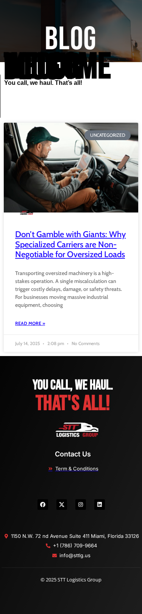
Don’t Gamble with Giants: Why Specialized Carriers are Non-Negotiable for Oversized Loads (70, 244)
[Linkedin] (99, 504)
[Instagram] (80, 504)
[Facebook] (42, 504)
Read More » (30, 323)
